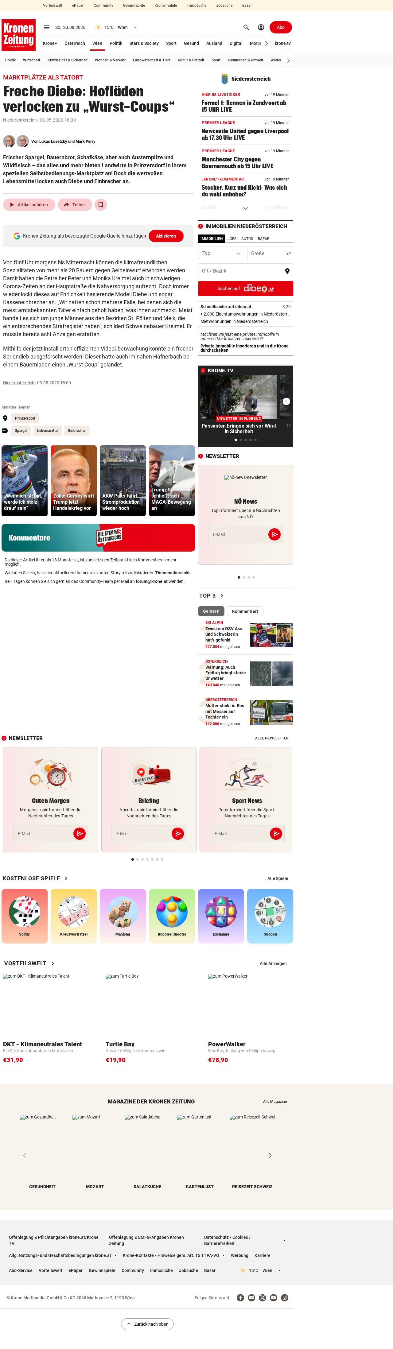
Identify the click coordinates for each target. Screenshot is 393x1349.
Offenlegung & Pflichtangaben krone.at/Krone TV (54, 1240)
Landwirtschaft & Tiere (151, 60)
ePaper (78, 5)
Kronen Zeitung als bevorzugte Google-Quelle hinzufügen (99, 236)
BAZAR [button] (263, 239)
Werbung (239, 1255)
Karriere (262, 1255)
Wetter (275, 60)
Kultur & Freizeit (191, 60)
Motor (256, 43)
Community (103, 5)
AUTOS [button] (247, 239)
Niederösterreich (20, 120)
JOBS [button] (232, 239)
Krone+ (50, 43)
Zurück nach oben (147, 1324)
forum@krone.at (152, 581)
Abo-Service (21, 1270)
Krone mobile (166, 5)
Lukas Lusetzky (53, 141)
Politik (116, 43)
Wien (97, 43)
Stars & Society (144, 43)
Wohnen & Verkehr (110, 60)
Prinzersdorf (25, 418)
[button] (266, 43)
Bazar (247, 5)
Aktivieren (166, 236)
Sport (171, 43)
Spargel (21, 430)
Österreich (74, 43)
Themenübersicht (172, 572)
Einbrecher (77, 430)
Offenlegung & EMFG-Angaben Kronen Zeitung (146, 1240)
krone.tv (283, 43)
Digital (236, 43)
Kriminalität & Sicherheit (68, 60)
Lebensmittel (47, 430)
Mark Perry (85, 141)
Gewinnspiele (134, 5)
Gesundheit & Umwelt (245, 60)
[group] (25, 480)
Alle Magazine (275, 1101)
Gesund (191, 43)
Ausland (214, 43)
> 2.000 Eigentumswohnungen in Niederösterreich (245, 314)
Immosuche (196, 5)
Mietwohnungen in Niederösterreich (245, 321)
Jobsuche (224, 5)
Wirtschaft (31, 60)
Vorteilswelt (52, 5)
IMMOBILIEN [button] (211, 239)
